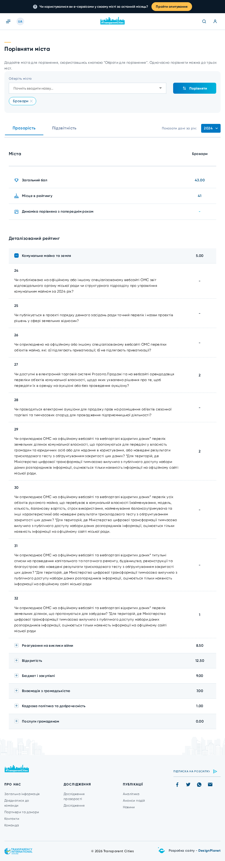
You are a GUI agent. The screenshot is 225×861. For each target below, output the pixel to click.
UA (20, 21)
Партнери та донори (21, 812)
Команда (11, 825)
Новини (129, 807)
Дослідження (74, 805)
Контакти (11, 819)
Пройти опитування (171, 7)
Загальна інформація (22, 794)
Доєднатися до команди (16, 803)
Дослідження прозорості (74, 796)
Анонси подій (134, 800)
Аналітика (131, 794)
